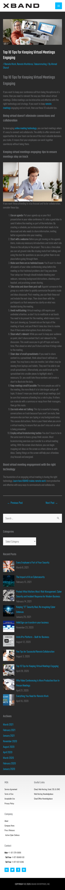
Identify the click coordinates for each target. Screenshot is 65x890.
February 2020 (9, 763)
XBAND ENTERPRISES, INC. (40, 883)
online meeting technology (26, 128)
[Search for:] (32, 518)
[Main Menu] (58, 5)
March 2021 (8, 724)
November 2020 (10, 741)
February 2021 (9, 730)
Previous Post (15, 503)
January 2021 (9, 735)
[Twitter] (12, 870)
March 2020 (8, 757)
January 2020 (9, 769)
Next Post (52, 503)
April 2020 (7, 752)
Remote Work (10, 64)
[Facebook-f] (18, 870)
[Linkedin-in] (7, 870)
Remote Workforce (25, 64)
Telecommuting (40, 64)
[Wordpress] (24, 870)
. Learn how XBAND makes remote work (29, 481)
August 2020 (8, 746)
